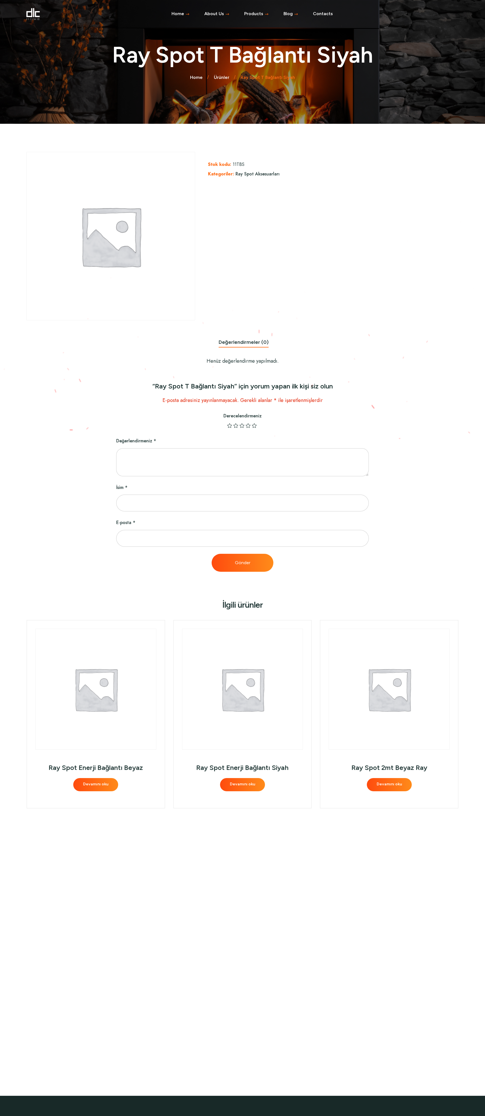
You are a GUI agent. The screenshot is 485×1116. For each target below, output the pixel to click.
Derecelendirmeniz (242, 416)
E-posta (125, 522)
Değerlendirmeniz (136, 441)
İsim (121, 487)
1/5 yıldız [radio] (230, 425)
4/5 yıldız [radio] (249, 425)
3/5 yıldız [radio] (242, 425)
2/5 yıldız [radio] (236, 425)
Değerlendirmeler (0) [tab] (244, 342)
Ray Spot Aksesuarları (257, 174)
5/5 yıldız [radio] (255, 425)
